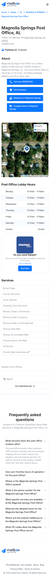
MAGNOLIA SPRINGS (35, 12)
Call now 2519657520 (23, 82)
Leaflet (25, 176)
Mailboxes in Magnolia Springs (27, 98)
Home (4, 12)
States (13, 12)
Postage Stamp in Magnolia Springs (23, 107)
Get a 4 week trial (25, 263)
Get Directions (20, 90)
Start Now (25, 268)
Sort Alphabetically (23, 412)
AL (21, 12)
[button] (26, 149)
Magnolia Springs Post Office (14, 16)
